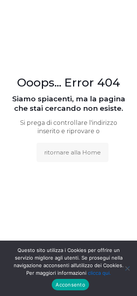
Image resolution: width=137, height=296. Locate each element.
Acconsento (70, 285)
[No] (127, 268)
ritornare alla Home (72, 152)
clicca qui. (99, 273)
